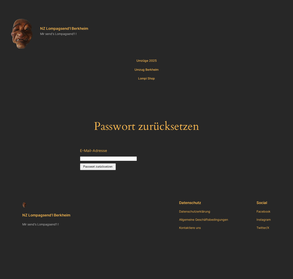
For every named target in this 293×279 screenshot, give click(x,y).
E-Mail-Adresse (93, 150)
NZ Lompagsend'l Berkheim (64, 28)
